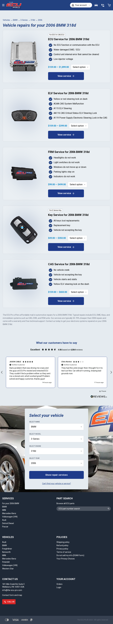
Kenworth (6, 552)
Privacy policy (62, 549)
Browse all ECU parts (65, 503)
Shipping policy (63, 542)
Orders (59, 584)
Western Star (8, 569)
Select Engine (35, 446)
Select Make (34, 422)
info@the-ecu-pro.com (12, 590)
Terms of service (64, 552)
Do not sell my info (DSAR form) (70, 555)
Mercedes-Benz (9, 513)
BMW (15, 20)
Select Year (34, 458)
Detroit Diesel (8, 523)
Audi (4, 520)
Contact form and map (12, 595)
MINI (4, 510)
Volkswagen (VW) (10, 517)
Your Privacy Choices (66, 559)
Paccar (5, 527)
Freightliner (7, 549)
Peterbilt (6, 562)
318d (33, 20)
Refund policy (62, 545)
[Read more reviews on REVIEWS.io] (99, 397)
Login (59, 587)
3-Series (24, 20)
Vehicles (6, 20)
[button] (31, 372)
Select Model (35, 434)
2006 (40, 20)
